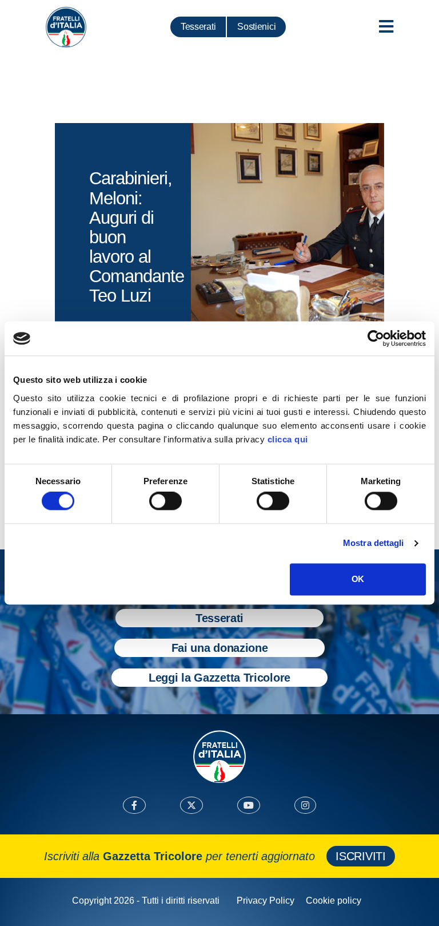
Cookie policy (333, 900)
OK (358, 579)
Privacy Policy (265, 900)
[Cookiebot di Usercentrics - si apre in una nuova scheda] (376, 338)
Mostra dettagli (373, 543)
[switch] (165, 501)
